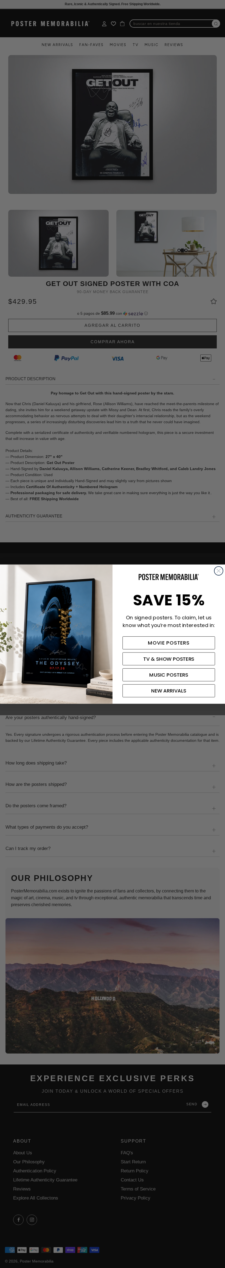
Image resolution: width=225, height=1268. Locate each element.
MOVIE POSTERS (169, 642)
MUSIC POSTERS (168, 674)
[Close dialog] (218, 570)
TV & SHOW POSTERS (169, 658)
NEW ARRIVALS (168, 690)
